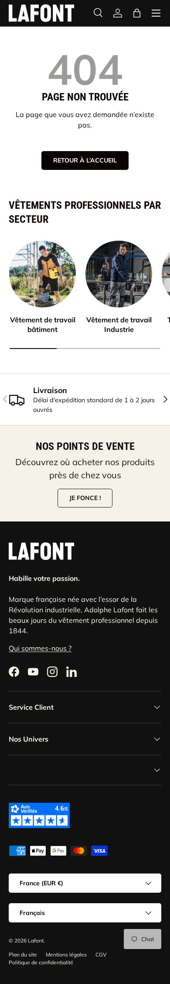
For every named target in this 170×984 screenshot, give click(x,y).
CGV (100, 954)
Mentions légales (66, 954)
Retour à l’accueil (85, 160)
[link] (117, 13)
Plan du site (23, 954)
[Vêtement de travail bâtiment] (42, 274)
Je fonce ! (85, 498)
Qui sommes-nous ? (40, 648)
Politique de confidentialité (41, 962)
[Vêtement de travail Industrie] (118, 274)
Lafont (36, 940)
